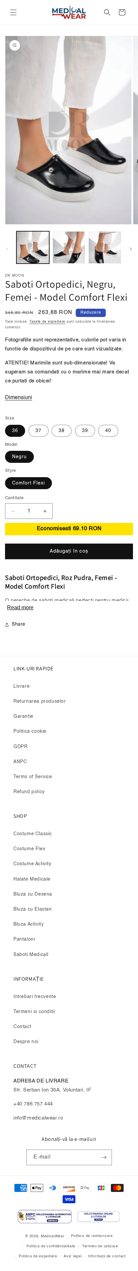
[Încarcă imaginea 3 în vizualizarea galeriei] (104, 247)
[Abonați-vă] (104, 1157)
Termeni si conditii (34, 1011)
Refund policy (29, 791)
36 (15, 430)
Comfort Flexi (28, 483)
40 (108, 430)
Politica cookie (30, 731)
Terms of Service (32, 776)
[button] (13, 12)
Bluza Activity (28, 924)
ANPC (20, 761)
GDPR (20, 746)
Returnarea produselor (39, 701)
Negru (19, 456)
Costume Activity (32, 864)
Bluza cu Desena (32, 894)
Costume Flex (29, 849)
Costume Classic (32, 834)
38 (62, 430)
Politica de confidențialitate (50, 1246)
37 (39, 430)
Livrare (21, 686)
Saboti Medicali (31, 954)
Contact (22, 1026)
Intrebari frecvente (34, 996)
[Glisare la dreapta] (130, 249)
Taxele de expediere (47, 321)
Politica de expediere (38, 1256)
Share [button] (18, 624)
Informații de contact (107, 1256)
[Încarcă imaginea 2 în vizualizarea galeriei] (69, 247)
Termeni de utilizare (100, 1246)
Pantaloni (24, 939)
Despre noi (26, 1041)
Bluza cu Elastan (32, 909)
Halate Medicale (32, 879)
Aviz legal (72, 1256)
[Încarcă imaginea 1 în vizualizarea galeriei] (32, 247)
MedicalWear (53, 1236)
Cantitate (14, 498)
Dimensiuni (18, 397)
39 (85, 430)
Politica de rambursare (92, 1236)
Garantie (23, 716)
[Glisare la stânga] (7, 249)
